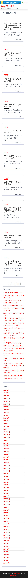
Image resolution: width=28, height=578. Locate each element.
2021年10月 (6, 538)
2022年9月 (6, 507)
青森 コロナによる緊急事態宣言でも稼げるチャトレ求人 (12, 209)
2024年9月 (6, 440)
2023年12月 (6, 465)
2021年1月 (6, 563)
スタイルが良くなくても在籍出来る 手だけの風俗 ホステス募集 (12, 263)
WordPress (17, 573)
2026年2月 (6, 393)
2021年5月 (6, 552)
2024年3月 (6, 457)
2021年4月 (6, 555)
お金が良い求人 (7, 6)
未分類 (6, 20)
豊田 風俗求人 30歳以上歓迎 (12, 236)
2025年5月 (6, 418)
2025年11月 (6, 401)
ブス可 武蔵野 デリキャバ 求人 (12, 378)
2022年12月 (6, 499)
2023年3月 (6, 490)
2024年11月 (6, 435)
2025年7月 (6, 412)
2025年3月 (6, 423)
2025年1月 (6, 429)
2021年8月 (6, 543)
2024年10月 (6, 437)
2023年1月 (6, 496)
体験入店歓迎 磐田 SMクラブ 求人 (13, 305)
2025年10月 (6, 404)
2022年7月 (6, 513)
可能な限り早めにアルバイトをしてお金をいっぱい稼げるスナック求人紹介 (13, 366)
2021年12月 (6, 532)
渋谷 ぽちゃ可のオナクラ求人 (12, 346)
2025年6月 (6, 415)
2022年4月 (6, 521)
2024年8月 (6, 443)
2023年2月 (6, 493)
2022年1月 (6, 529)
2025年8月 (6, 410)
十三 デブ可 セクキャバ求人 (12, 131)
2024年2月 (6, 460)
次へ (18, 284)
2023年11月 (6, 468)
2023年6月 (6, 482)
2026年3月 (6, 390)
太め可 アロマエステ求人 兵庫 (12, 54)
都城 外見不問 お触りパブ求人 (12, 105)
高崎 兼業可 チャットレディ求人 (12, 157)
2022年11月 (6, 502)
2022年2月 (6, 527)
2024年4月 (6, 454)
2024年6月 (6, 449)
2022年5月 (6, 518)
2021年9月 (6, 541)
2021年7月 (6, 546)
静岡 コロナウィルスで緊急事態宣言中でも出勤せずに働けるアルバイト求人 (12, 26)
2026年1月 (6, 396)
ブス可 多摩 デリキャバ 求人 (12, 343)
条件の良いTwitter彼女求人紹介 (12, 293)
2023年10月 (6, 471)
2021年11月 (6, 535)
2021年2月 (6, 560)
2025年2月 (6, 426)
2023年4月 (6, 488)
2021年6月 (6, 549)
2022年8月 (6, 510)
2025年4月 (6, 421)
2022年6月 (6, 516)
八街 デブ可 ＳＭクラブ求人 (12, 183)
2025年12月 (6, 398)
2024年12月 (6, 432)
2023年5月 (6, 485)
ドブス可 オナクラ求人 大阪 (12, 80)
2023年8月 (6, 476)
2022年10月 (6, 504)
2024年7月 (6, 446)
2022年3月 (6, 524)
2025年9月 (6, 407)
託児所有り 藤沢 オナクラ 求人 (12, 375)
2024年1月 (6, 463)
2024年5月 (6, 451)
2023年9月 (6, 474)
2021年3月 (6, 557)
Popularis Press (14, 575)
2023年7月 (6, 479)
